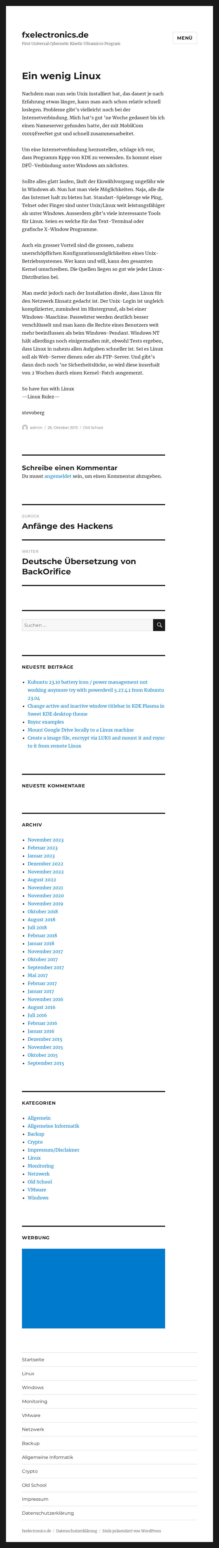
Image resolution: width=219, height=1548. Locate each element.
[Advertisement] (95, 1289)
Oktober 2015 (43, 1055)
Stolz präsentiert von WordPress (131, 1531)
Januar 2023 (41, 856)
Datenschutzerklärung (48, 1513)
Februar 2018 (42, 935)
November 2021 (45, 887)
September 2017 (46, 967)
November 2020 (46, 895)
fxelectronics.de (55, 35)
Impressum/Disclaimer (53, 1150)
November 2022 (46, 872)
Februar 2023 (43, 848)
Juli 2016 (37, 1015)
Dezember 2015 (45, 1039)
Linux (34, 1158)
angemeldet (58, 476)
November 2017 (45, 951)
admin (36, 427)
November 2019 (45, 903)
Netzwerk (39, 1174)
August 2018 (41, 919)
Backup (36, 1134)
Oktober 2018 (43, 911)
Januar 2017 (41, 991)
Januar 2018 (41, 943)
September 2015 (46, 1063)
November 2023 (46, 840)
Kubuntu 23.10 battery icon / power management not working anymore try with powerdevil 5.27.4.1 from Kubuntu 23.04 (96, 690)
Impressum (35, 1499)
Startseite (33, 1359)
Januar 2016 (41, 1031)
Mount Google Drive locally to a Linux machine (81, 730)
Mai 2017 (38, 975)
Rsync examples (46, 722)
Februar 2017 (42, 983)
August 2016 (42, 1007)
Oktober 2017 (43, 959)
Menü (185, 38)
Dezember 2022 (45, 864)
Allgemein (39, 1118)
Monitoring (41, 1166)
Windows (38, 1198)
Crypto (35, 1142)
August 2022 (42, 879)
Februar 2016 (42, 1023)
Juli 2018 (37, 927)
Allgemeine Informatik (53, 1126)
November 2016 (45, 999)
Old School (93, 427)
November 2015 (45, 1047)
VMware (37, 1190)
